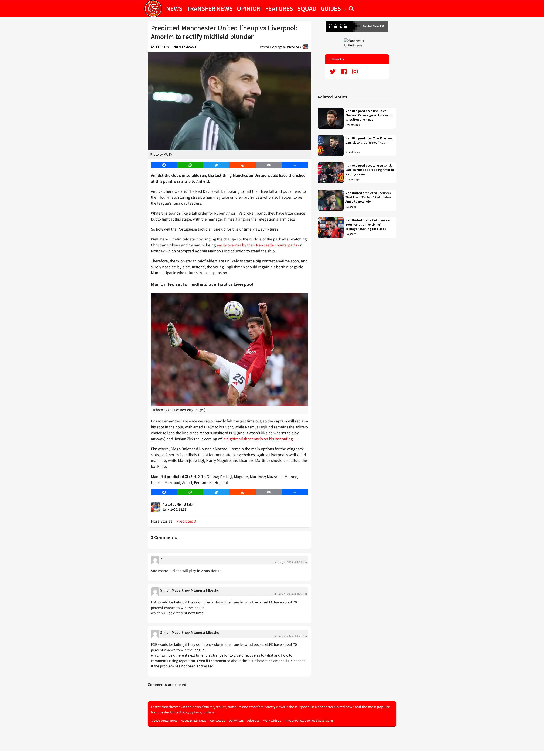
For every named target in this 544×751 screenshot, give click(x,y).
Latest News (160, 46)
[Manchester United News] (357, 43)
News (174, 8)
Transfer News (210, 8)
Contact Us (217, 721)
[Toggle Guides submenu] (345, 8)
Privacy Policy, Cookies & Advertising (309, 721)
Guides (331, 8)
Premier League (184, 46)
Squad (306, 8)
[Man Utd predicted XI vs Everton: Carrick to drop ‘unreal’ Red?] (331, 145)
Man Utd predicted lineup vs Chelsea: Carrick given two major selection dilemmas (369, 115)
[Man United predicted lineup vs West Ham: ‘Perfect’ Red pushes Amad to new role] (331, 200)
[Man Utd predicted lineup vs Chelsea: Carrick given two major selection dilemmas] (331, 118)
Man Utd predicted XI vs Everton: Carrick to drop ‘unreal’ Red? (369, 140)
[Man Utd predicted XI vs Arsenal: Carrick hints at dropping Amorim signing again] (331, 172)
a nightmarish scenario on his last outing (258, 439)
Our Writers (236, 721)
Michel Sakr (294, 47)
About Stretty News (193, 721)
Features (279, 8)
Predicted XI (186, 521)
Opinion (249, 8)
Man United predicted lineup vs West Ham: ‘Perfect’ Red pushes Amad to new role (368, 197)
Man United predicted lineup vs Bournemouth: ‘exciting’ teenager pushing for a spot (368, 224)
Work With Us (272, 721)
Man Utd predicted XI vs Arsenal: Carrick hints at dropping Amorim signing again (369, 169)
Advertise (253, 721)
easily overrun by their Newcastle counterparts (257, 245)
